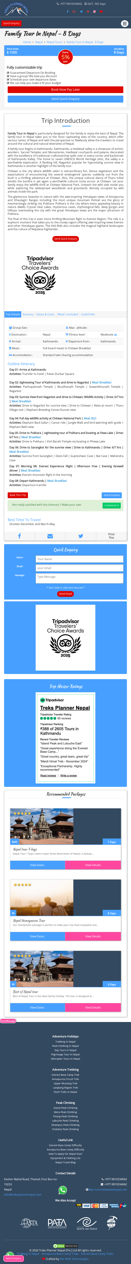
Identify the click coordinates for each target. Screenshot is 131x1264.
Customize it (112, 505)
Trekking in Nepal (65, 1041)
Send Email (65, 593)
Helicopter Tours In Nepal (65, 1058)
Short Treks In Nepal (65, 1091)
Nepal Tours (54, 42)
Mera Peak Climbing (65, 1112)
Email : (20, 566)
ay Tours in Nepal (66, 1050)
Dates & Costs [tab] (46, 314)
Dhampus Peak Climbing (65, 1125)
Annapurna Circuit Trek (65, 1079)
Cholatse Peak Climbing (65, 1129)
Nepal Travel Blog (65, 1162)
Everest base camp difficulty (65, 1145)
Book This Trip (18, 495)
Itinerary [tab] (28, 314)
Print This (111, 536)
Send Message (8, 1020)
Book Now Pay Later (65, 89)
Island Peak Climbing (65, 1107)
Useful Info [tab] (88, 314)
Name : (20, 557)
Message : (20, 575)
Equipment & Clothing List (65, 1158)
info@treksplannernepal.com (22, 1194)
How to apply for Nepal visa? (65, 1153)
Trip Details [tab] (12, 314)
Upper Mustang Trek (65, 1083)
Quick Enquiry (11, 23)
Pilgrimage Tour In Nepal (65, 1054)
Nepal (39, 42)
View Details (93, 865)
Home (27, 42)
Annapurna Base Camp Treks (60, 1254)
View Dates (37, 865)
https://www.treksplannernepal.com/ (107, 1189)
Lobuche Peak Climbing (65, 1120)
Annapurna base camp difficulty (65, 1149)
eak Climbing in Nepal (66, 1045)
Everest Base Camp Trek (65, 1074)
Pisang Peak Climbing (65, 1116)
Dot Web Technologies (74, 1259)
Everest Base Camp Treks (97, 1254)
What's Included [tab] (67, 314)
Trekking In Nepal (28, 1254)
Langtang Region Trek (65, 1087)
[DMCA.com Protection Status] (65, 1246)
